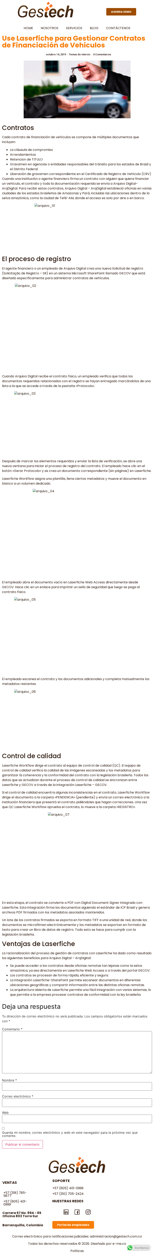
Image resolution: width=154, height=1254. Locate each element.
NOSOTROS (49, 28)
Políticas (77, 1251)
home (28, 28)
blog (94, 28)
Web (5, 1112)
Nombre (9, 1080)
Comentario (12, 1029)
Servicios (74, 28)
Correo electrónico (17, 1096)
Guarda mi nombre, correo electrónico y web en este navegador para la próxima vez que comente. (70, 1134)
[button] (121, 11)
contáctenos (118, 28)
